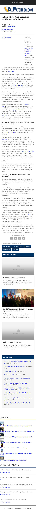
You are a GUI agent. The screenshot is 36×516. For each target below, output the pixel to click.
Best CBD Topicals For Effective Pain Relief (17, 403)
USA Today (11, 71)
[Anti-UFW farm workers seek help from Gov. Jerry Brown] (2, 427)
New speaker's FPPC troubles (14, 278)
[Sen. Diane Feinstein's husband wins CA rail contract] (2, 422)
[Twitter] (15, 238)
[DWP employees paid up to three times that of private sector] (2, 449)
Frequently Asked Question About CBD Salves (17, 378)
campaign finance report (18, 110)
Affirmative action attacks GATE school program (14, 448)
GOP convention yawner (12, 342)
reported (4, 115)
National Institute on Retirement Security (13, 246)
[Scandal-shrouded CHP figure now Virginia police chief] (2, 433)
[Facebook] (11, 238)
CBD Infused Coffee (10, 375)
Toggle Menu (19, 2)
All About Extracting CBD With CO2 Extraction (17, 393)
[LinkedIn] (23, 238)
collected (4, 139)
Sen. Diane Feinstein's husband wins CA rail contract (16, 426)
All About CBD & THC (10, 371)
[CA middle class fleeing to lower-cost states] (2, 456)
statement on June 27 (19, 85)
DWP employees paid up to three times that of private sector (16, 454)
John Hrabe (11, 26)
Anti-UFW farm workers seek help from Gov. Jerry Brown (17, 431)
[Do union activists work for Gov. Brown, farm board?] (2, 438)
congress (27, 246)
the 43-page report (9, 132)
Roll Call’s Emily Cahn (28, 151)
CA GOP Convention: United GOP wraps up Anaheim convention (18, 310)
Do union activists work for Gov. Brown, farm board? (15, 442)
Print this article (8, 29)
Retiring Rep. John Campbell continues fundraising (15, 18)
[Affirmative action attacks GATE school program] (2, 444)
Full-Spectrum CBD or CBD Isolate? (14, 366)
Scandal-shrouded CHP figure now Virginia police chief (16, 437)
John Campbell (6, 249)
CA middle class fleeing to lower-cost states (13, 460)
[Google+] (19, 238)
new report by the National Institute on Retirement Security (29, 51)
